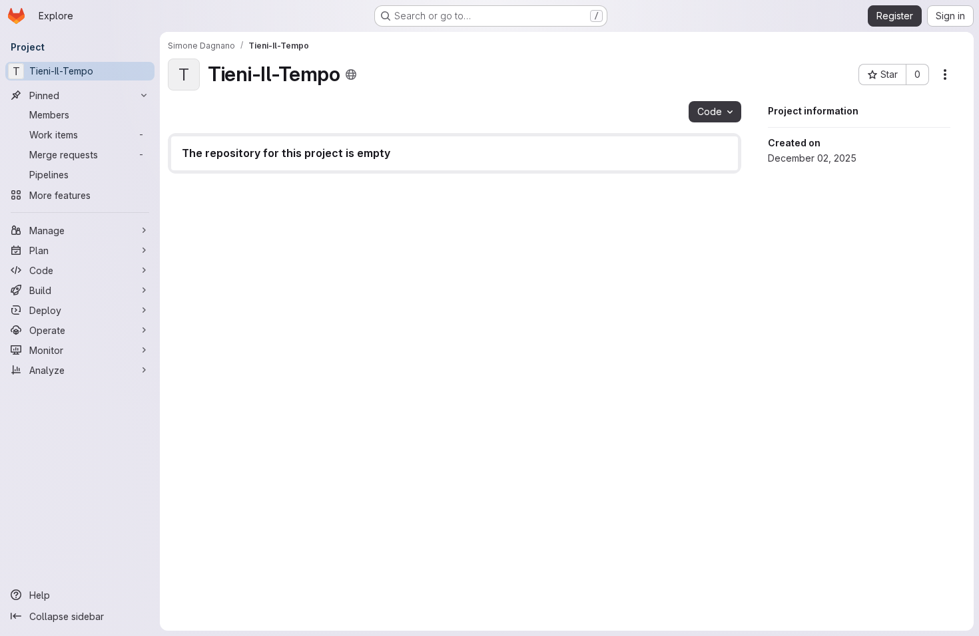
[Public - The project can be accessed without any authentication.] (351, 74)
